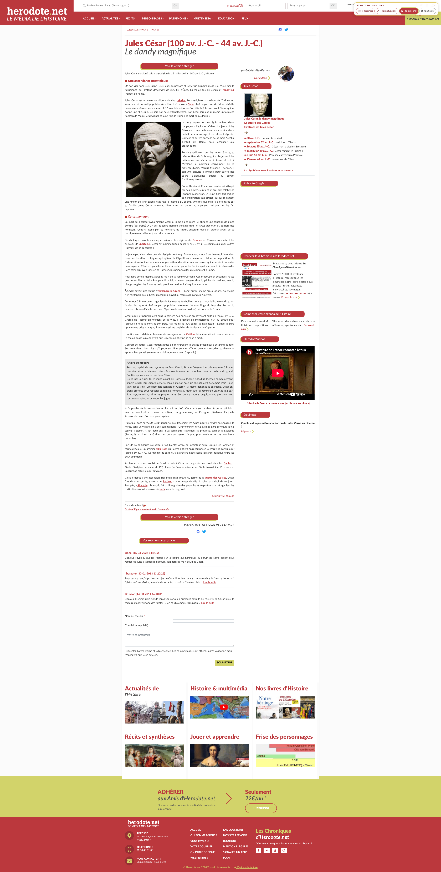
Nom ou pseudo (135, 616)
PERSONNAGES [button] (152, 18)
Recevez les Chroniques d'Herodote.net (269, 256)
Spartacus (144, 244)
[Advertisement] (278, 218)
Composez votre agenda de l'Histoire (267, 313)
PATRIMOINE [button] (177, 18)
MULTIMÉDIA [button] (202, 18)
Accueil (195, 830)
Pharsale (142, 485)
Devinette (250, 414)
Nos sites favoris (235, 835)
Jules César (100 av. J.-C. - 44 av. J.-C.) (143, 30)
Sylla (191, 104)
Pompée (197, 240)
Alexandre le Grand (169, 291)
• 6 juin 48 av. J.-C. (255, 155)
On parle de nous (202, 852)
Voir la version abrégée (179, 66)
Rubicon (167, 481)
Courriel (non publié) (136, 625)
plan (226, 857)
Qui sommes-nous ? (203, 835)
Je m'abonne (261, 808)
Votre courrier (201, 846)
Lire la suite (209, 582)
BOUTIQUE (230, 841)
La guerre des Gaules (257, 122)
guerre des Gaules (215, 477)
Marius (181, 100)
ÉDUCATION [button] (226, 18)
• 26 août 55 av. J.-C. (257, 146)
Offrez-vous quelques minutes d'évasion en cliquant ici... (285, 843)
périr (162, 489)
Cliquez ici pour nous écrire (151, 861)
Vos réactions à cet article (159, 540)
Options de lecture (247, 867)
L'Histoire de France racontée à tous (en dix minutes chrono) (278, 403)
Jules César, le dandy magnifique (264, 118)
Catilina (190, 334)
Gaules (228, 463)
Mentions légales (235, 846)
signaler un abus (235, 852)
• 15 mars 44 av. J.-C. (257, 159)
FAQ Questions (233, 830)
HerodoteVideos (254, 339)
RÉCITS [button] (130, 18)
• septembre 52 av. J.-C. (259, 142)
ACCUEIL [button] (88, 18)
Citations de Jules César (259, 127)
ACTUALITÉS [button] (110, 18)
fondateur (228, 90)
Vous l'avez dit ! (201, 841)
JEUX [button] (245, 18)
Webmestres (199, 857)
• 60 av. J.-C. (252, 138)
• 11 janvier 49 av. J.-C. (258, 151)
